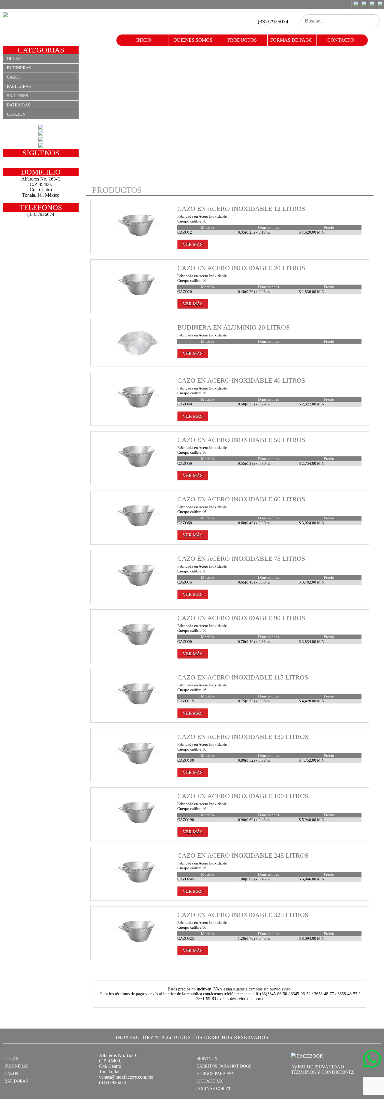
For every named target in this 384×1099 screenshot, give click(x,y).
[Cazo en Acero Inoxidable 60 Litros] (137, 531)
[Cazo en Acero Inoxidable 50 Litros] (137, 471)
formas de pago (291, 40)
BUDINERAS (16, 1066)
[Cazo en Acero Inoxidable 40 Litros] (137, 412)
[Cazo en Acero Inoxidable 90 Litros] (137, 649)
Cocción (16, 114)
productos (242, 40)
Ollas (14, 58)
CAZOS (11, 1073)
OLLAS (11, 1058)
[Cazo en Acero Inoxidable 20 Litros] (137, 299)
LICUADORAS (210, 1081)
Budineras (19, 68)
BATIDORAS (16, 1081)
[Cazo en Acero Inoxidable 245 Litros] (137, 887)
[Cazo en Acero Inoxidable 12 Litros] (137, 240)
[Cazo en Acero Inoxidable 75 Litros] (137, 590)
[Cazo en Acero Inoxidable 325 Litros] (137, 946)
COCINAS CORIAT (213, 1088)
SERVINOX (207, 1058)
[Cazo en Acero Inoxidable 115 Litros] (137, 709)
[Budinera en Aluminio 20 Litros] (137, 359)
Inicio (143, 40)
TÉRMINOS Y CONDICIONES (323, 1072)
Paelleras (19, 86)
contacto (340, 40)
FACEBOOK (309, 1056)
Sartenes (17, 96)
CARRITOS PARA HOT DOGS (223, 1066)
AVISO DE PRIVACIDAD (317, 1066)
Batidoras (18, 105)
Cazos (14, 77)
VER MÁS (192, 244)
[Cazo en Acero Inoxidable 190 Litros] (137, 828)
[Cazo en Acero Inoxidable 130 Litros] (137, 768)
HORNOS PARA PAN (215, 1073)
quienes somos (192, 40)
